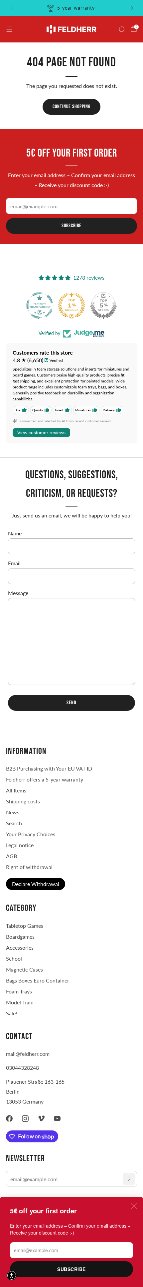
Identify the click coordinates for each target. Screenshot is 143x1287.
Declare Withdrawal (35, 884)
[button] (12, 1275)
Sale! (11, 1013)
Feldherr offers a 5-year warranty (44, 779)
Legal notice (20, 845)
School (14, 958)
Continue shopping (71, 106)
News (12, 812)
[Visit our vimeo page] (41, 1118)
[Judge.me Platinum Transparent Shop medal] (102, 305)
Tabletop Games (24, 925)
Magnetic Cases (24, 969)
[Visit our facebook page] (9, 1118)
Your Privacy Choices (30, 834)
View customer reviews (41, 432)
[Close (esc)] (134, 1206)
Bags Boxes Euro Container (37, 980)
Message (18, 593)
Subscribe (71, 1269)
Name (15, 533)
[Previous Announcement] (11, 8)
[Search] (121, 29)
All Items (16, 790)
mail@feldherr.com (28, 1053)
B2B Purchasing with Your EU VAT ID (49, 768)
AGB (11, 856)
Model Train (20, 1002)
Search (14, 823)
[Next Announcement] (132, 8)
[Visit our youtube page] (57, 1118)
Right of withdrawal (29, 867)
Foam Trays (19, 991)
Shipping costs (23, 801)
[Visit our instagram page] (25, 1118)
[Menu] (9, 29)
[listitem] (71, 8)
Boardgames (20, 936)
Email (14, 563)
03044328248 (22, 1067)
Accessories (20, 947)
